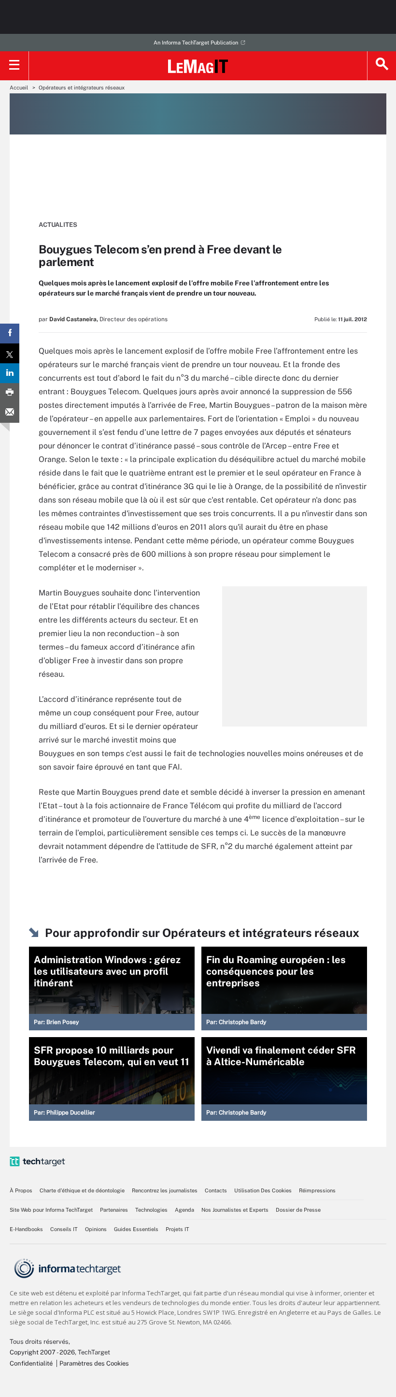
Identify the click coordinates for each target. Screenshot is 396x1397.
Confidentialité (31, 1363)
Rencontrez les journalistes (165, 1190)
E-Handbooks (26, 1229)
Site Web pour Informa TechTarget (51, 1210)
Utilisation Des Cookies (263, 1190)
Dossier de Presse (298, 1210)
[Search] (381, 65)
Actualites (58, 224)
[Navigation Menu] (14, 65)
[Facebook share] (9, 333)
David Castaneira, (73, 319)
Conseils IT (64, 1229)
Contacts (216, 1190)
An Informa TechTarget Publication (196, 42)
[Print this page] (9, 393)
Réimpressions (317, 1190)
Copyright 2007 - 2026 (42, 1352)
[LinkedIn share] (9, 373)
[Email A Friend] (9, 413)
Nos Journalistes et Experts (235, 1210)
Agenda (184, 1210)
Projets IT (177, 1229)
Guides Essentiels (136, 1229)
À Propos (21, 1190)
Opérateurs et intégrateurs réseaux (82, 87)
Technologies (151, 1210)
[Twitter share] (9, 353)
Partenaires (114, 1210)
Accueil (19, 87)
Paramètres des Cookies (94, 1363)
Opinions (96, 1229)
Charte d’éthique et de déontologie (82, 1190)
